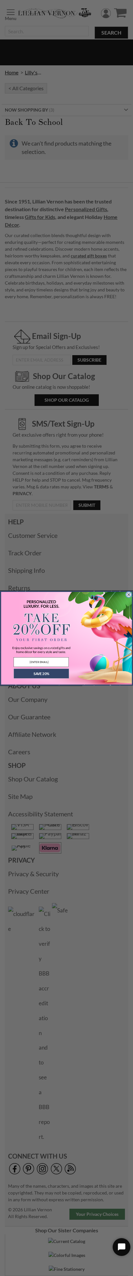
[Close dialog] (129, 594)
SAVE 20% (41, 673)
